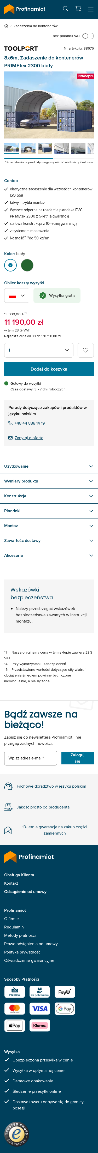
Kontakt (11, 883)
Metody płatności (20, 935)
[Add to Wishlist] (86, 350)
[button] (78, 8)
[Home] (7, 26)
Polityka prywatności (23, 952)
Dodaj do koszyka (49, 369)
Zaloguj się (77, 758)
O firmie (11, 919)
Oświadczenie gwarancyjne (29, 960)
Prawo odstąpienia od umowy (31, 944)
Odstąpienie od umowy (25, 892)
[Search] (65, 9)
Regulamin (14, 927)
